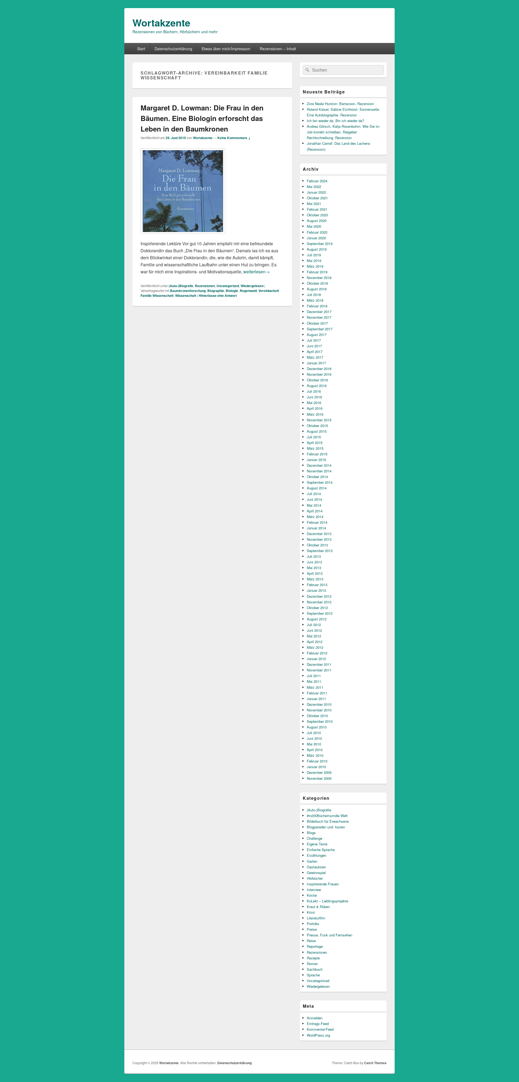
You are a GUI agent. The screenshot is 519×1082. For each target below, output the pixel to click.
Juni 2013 (314, 561)
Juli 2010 (314, 732)
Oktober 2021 (317, 197)
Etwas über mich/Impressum (226, 48)
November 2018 (319, 277)
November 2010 (319, 710)
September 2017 (319, 328)
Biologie (232, 290)
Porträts (313, 923)
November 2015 (319, 419)
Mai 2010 (314, 744)
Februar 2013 (317, 584)
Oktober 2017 (317, 323)
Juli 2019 (314, 254)
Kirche (312, 895)
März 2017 (315, 357)
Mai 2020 (314, 226)
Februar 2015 (317, 453)
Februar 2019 (317, 271)
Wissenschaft (185, 295)
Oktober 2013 (317, 544)
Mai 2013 (314, 567)
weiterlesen (256, 271)
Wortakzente (161, 22)
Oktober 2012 (317, 607)
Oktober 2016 (317, 379)
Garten (312, 861)
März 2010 (315, 755)
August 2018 (317, 288)
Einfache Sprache (321, 849)
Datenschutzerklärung (173, 48)
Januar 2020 (316, 237)
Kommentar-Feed (320, 1029)
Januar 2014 (316, 527)
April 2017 (314, 351)
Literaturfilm (316, 917)
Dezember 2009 (319, 772)
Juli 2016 (314, 391)
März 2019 (315, 266)
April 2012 (314, 641)
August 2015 (317, 431)
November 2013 (319, 539)
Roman (312, 963)
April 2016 (314, 408)
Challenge (314, 838)
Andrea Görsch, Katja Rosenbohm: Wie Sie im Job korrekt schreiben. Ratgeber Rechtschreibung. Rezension (343, 132)
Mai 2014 (314, 505)
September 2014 (319, 482)
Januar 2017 (316, 362)
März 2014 (315, 516)
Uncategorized (228, 285)
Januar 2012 (316, 658)
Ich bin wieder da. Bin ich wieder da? (335, 120)
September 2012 (319, 613)
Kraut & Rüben (318, 906)
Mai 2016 (314, 402)
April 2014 (314, 510)
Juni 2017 (314, 345)
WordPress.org (318, 1035)
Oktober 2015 (317, 425)
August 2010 (317, 727)
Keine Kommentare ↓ (234, 137)
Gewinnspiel (316, 872)
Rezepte (313, 957)
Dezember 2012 (319, 596)
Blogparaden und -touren (326, 826)
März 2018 (315, 300)
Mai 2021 (314, 203)
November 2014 (319, 470)
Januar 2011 (316, 698)
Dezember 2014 (319, 465)
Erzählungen (316, 855)
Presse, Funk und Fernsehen (329, 934)
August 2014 (317, 487)
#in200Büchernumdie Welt (327, 815)
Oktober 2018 (317, 283)
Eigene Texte (317, 843)
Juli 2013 (314, 556)
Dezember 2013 (319, 533)
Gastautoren (316, 866)
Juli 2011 (314, 675)
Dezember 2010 (319, 704)
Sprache (313, 974)
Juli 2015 (314, 436)
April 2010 (314, 749)
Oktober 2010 (317, 715)
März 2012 (315, 647)
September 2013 (319, 550)
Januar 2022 (316, 192)
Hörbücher (315, 878)
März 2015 (315, 448)
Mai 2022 (314, 186)
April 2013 (314, 573)
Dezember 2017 (319, 311)
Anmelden (314, 1017)
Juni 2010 (314, 738)
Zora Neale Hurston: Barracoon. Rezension (340, 103)
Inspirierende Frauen (323, 883)
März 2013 (315, 579)
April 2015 (314, 442)
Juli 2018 (314, 294)
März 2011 (315, 687)
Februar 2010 (317, 761)
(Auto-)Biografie (181, 285)
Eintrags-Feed (318, 1023)
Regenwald (248, 290)
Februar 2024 (317, 180)
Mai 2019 (314, 260)
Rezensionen (205, 285)
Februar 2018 (317, 305)
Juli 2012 (314, 624)
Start (141, 48)
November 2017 (319, 317)
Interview (314, 889)
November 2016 (319, 374)
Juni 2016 (314, 396)
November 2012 (319, 601)
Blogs (311, 832)
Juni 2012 (314, 630)
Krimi (311, 912)
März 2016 (315, 414)
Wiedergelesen (252, 285)
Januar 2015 (316, 459)
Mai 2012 (314, 636)
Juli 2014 (314, 493)
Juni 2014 (314, 499)
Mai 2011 (314, 681)
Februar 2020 (317, 232)
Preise (312, 929)
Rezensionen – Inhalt (278, 48)
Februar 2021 (317, 209)
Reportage (315, 946)
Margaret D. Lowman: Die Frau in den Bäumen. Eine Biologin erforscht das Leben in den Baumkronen (202, 118)
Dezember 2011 (319, 664)
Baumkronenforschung (188, 290)
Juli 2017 (314, 340)
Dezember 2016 (319, 368)
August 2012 (317, 618)
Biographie (215, 290)
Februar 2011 (317, 692)
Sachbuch (314, 969)
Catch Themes (375, 1062)
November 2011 (319, 670)
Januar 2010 (316, 766)
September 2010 (319, 721)
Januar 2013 (316, 590)
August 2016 (317, 385)
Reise (311, 940)
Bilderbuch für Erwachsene (328, 821)
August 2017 (317, 334)
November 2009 (319, 778)
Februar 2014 (317, 522)
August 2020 (317, 220)
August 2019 (317, 249)
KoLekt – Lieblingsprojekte (327, 900)
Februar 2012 (317, 653)
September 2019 (319, 243)
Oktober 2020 (317, 214)
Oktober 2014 (317, 476)
